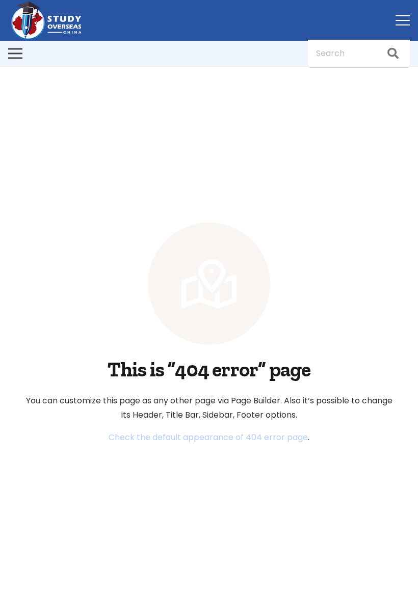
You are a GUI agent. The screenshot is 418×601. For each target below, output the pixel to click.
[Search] (393, 53)
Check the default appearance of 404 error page (208, 437)
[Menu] (402, 20)
